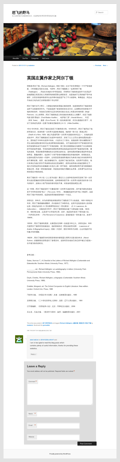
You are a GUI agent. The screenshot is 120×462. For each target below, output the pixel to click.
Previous (97, 65)
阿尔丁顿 (88, 323)
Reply (33, 354)
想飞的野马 (21, 12)
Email (32, 425)
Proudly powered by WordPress (60, 454)
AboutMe (16, 58)
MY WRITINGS (47, 323)
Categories (35, 58)
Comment (33, 381)
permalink (46, 325)
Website (31, 437)
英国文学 (82, 323)
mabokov (31, 65)
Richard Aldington (66, 323)
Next (105, 65)
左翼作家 (75, 323)
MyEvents (45, 58)
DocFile (25, 58)
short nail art (34, 340)
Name (32, 414)
